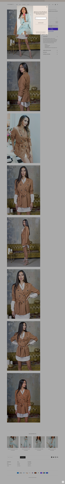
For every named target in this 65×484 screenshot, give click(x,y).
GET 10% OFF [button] (40, 22)
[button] (46, 6)
